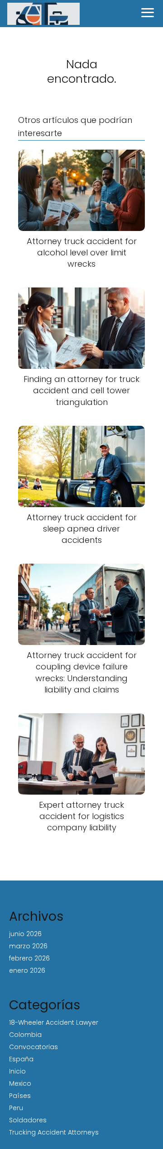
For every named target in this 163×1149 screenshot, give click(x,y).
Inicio (17, 1071)
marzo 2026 (28, 946)
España (21, 1059)
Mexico (20, 1083)
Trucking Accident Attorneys (54, 1132)
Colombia (25, 1034)
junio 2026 (25, 933)
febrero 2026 (29, 958)
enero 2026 (27, 970)
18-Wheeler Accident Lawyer (53, 1022)
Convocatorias (33, 1046)
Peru (16, 1107)
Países (20, 1095)
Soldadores (28, 1120)
